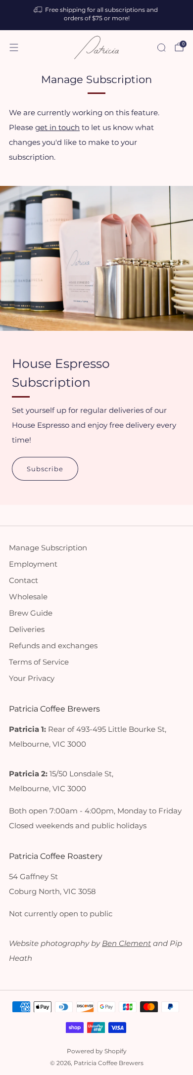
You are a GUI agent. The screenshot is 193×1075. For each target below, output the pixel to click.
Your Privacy (31, 678)
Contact (23, 580)
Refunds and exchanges (53, 645)
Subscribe (45, 469)
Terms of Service (39, 662)
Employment (33, 564)
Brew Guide (30, 613)
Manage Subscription (48, 547)
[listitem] (97, 15)
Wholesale (28, 596)
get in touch (57, 127)
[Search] (161, 47)
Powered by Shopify (97, 1051)
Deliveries (27, 629)
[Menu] (14, 47)
